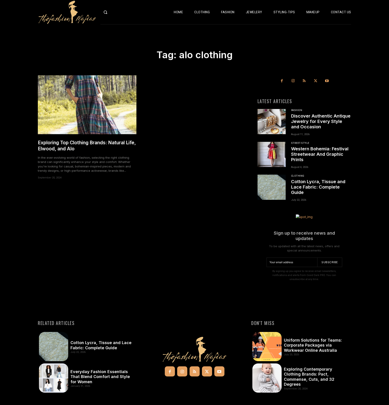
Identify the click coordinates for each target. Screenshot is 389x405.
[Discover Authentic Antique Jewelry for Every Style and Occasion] (272, 121)
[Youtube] (326, 80)
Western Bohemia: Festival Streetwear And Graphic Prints (319, 154)
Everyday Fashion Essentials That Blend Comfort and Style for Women (100, 376)
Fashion (296, 110)
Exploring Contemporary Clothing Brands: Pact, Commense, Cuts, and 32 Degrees (309, 377)
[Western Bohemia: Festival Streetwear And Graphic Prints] (272, 154)
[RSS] (304, 80)
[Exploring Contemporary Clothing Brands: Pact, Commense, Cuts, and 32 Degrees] (267, 378)
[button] (115, 12)
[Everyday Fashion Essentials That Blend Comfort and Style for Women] (53, 378)
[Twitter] (315, 80)
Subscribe (329, 262)
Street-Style (300, 143)
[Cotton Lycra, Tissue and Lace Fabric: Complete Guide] (272, 187)
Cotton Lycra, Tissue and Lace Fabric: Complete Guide (318, 187)
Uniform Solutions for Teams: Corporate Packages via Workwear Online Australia (313, 345)
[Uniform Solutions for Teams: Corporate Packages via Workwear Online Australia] (267, 346)
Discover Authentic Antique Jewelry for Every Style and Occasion (321, 121)
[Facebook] (281, 80)
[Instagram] (293, 80)
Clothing (297, 176)
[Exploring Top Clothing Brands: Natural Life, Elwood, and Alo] (87, 104)
